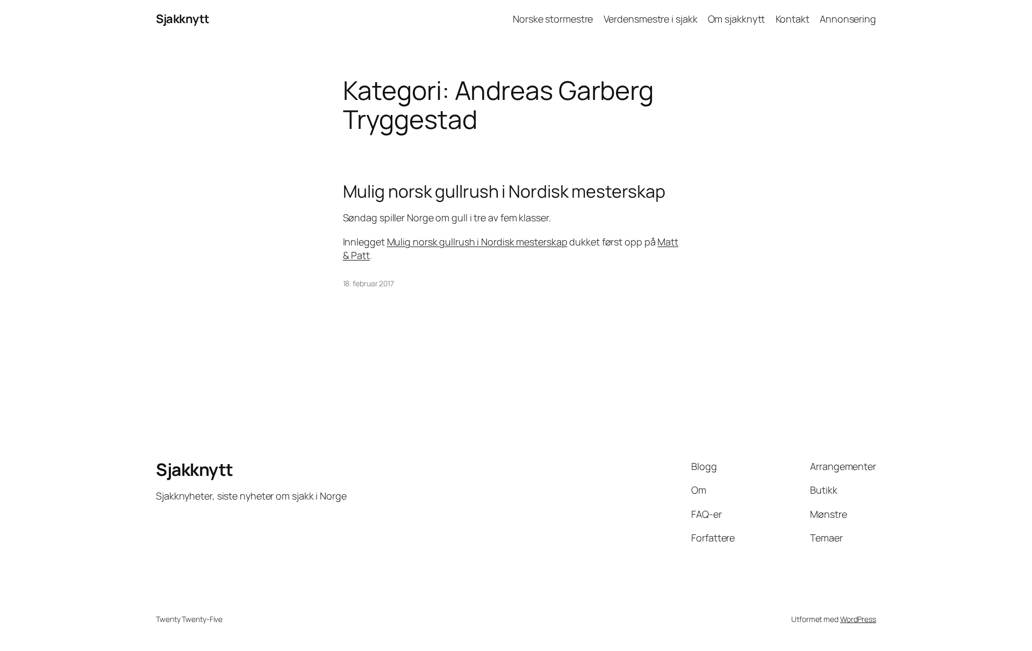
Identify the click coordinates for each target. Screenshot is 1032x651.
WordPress (858, 619)
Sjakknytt (183, 19)
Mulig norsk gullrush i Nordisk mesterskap (504, 191)
